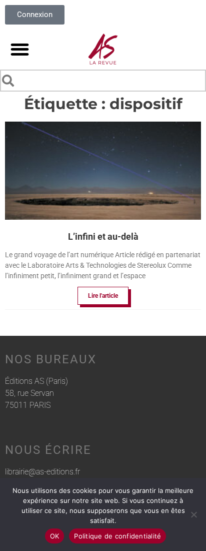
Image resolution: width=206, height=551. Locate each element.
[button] (19, 49)
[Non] (193, 514)
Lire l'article (103, 295)
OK (55, 536)
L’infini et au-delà (103, 236)
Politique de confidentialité (117, 536)
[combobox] (103, 81)
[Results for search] (103, 93)
